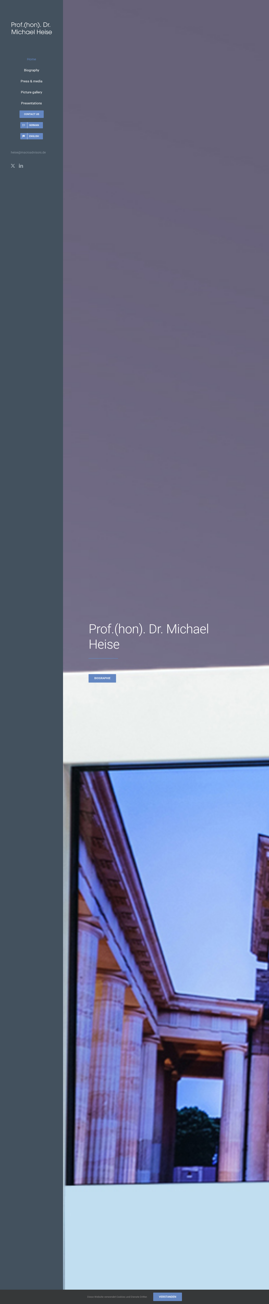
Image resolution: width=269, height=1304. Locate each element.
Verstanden (167, 1296)
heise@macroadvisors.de (28, 152)
